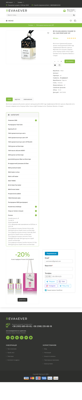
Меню (10, 21)
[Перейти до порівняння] (60, 65)
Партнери (11, 356)
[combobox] (48, 276)
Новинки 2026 (12, 120)
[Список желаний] (71, 20)
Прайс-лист (11, 352)
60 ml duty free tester (14, 185)
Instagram (52, 286)
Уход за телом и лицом (15, 211)
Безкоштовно (48, 364)
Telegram (52, 281)
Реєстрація (47, 352)
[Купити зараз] (55, 65)
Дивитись (22, 299)
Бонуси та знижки (49, 356)
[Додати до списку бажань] (48, 33)
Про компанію (12, 349)
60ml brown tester (13, 189)
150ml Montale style (14, 198)
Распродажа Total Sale (15, 125)
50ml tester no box (14, 172)
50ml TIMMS (12, 181)
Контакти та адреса (13, 360)
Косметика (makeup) (14, 206)
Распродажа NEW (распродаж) (18, 202)
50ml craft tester (13, 176)
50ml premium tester (14, 168)
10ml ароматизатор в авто (17, 133)
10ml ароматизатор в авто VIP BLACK (20, 142)
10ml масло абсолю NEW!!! (16, 150)
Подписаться (51, 253)
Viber (63, 281)
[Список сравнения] (75, 20)
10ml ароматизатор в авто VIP (18, 137)
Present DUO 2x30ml (14, 194)
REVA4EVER (16, 10)
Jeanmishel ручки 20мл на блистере (19, 159)
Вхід (45, 349)
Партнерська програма (51, 360)
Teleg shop (65, 286)
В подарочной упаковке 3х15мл (18, 163)
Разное (10, 215)
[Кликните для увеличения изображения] (28, 47)
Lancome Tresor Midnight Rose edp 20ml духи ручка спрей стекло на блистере (21, 238)
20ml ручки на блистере (16, 155)
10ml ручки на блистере (16, 146)
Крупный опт (12, 129)
